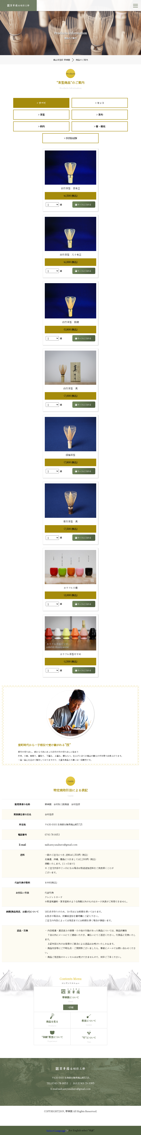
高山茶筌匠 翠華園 (61, 59)
